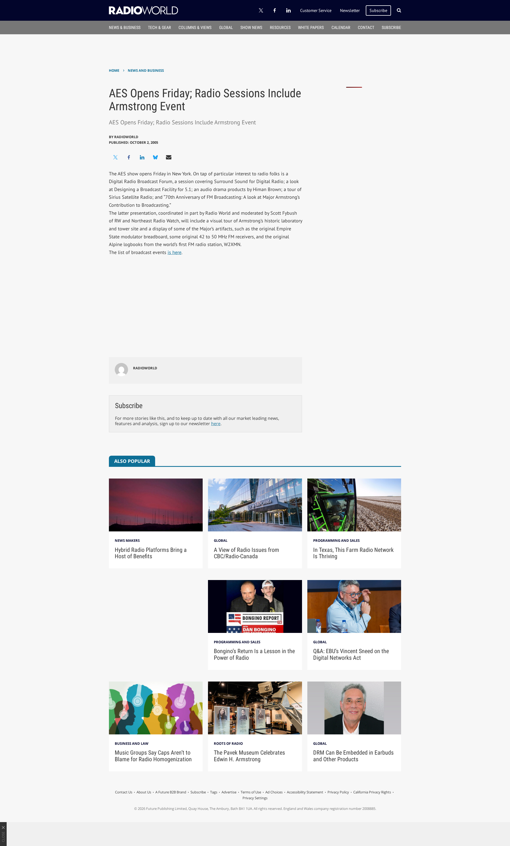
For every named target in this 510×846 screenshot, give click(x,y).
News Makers (127, 540)
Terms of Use (251, 792)
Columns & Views (194, 27)
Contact (366, 27)
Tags (213, 792)
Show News (251, 27)
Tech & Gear (159, 27)
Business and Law (131, 743)
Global (226, 27)
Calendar (341, 27)
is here (174, 252)
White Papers (311, 27)
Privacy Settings (255, 798)
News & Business (125, 27)
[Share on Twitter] (115, 157)
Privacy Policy (338, 792)
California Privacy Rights (372, 792)
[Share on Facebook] (128, 157)
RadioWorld (126, 136)
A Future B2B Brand (170, 792)
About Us (144, 792)
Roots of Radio (228, 743)
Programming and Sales (336, 540)
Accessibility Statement (305, 792)
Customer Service (316, 10)
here (215, 423)
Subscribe (378, 10)
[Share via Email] (168, 157)
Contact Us (123, 792)
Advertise (229, 792)
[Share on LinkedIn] (142, 157)
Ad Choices (274, 792)
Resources (280, 27)
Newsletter (350, 10)
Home (114, 70)
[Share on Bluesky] (155, 157)
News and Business (146, 70)
